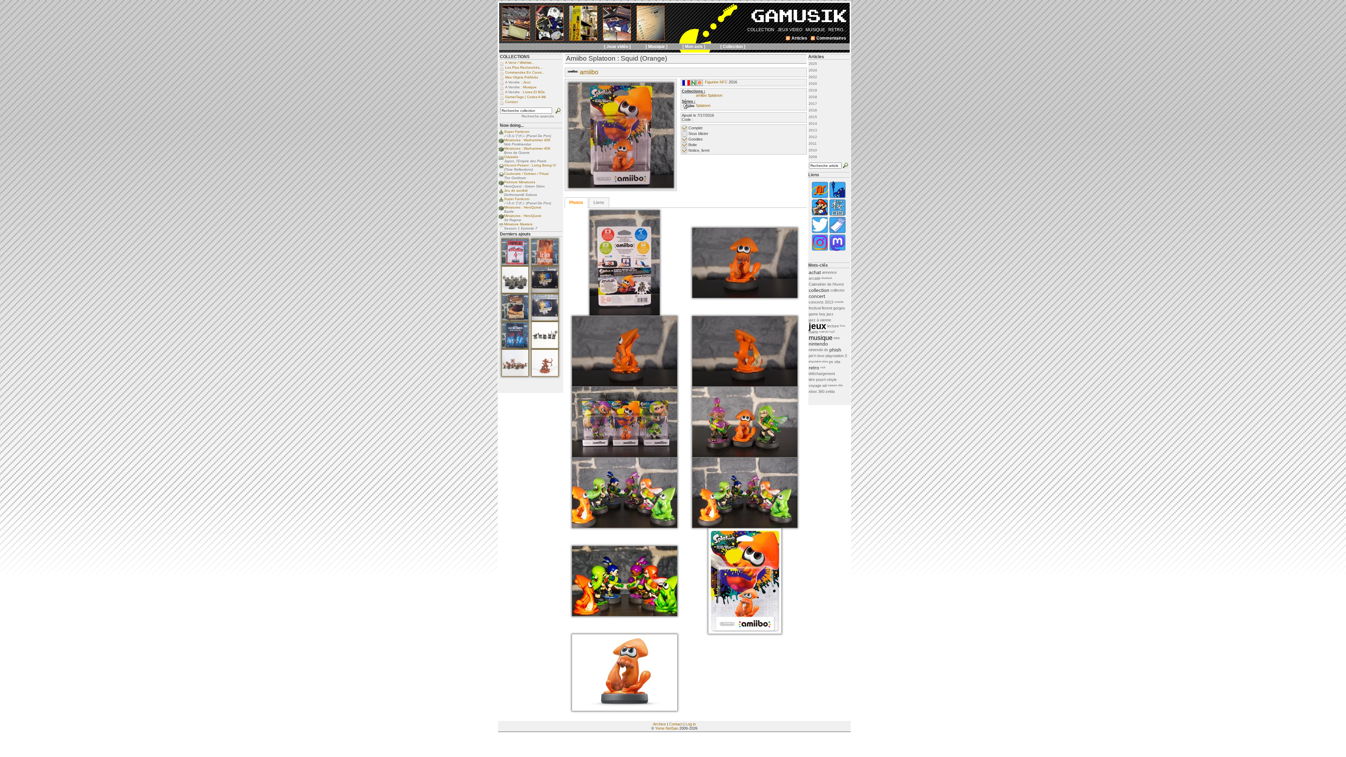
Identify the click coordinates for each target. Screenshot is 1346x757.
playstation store (818, 361)
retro (814, 367)
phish (835, 350)
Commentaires (831, 38)
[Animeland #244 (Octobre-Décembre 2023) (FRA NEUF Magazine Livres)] (515, 264)
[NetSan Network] (820, 197)
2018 (813, 97)
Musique (530, 87)
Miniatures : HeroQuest (522, 207)
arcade (815, 278)
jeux (817, 326)
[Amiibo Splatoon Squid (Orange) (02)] (625, 314)
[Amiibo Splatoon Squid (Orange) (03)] (744, 296)
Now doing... (512, 125)
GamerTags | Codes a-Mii (525, 97)
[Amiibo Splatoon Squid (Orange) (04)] (624, 384)
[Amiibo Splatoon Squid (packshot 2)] (624, 709)
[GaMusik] (799, 18)
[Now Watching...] (501, 227)
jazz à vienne (820, 320)
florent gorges (833, 308)
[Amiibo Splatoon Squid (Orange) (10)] (624, 614)
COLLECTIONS (515, 56)
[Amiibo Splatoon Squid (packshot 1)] (744, 632)
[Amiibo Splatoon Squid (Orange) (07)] (744, 455)
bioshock (827, 278)
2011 (813, 143)
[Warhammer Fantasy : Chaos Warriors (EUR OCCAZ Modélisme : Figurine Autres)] (544, 347)
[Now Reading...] (501, 159)
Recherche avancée (538, 116)
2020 (813, 84)
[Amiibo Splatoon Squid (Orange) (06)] (624, 455)
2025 (813, 64)
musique (820, 337)
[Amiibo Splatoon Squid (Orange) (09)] (744, 526)
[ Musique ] (656, 46)
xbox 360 (816, 391)
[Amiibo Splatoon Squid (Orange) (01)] (621, 186)
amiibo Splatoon (709, 95)
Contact (675, 724)
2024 (813, 70)
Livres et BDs (534, 92)
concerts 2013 (821, 302)
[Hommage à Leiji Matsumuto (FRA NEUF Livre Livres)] (515, 347)
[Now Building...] (501, 142)
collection (819, 290)
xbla (840, 385)
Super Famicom (516, 132)
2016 (813, 110)
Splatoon (703, 105)
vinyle (832, 379)
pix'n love (816, 356)
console (838, 302)
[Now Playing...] (501, 134)
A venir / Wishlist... (520, 62)
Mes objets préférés (521, 77)
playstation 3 (836, 356)
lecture (833, 326)
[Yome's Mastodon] (837, 250)
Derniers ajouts (515, 234)
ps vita (834, 362)
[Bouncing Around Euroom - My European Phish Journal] (837, 197)
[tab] (576, 202)
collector (837, 290)
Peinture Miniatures (519, 182)
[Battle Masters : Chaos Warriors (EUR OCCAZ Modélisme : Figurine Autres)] (515, 292)
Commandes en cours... (525, 72)
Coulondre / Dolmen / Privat (526, 174)
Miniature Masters (518, 224)
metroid (823, 331)
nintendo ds (818, 350)
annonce (829, 272)
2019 (813, 90)
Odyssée (511, 157)
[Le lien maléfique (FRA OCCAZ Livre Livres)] (544, 264)
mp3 (832, 331)
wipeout (832, 385)
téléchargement (822, 373)
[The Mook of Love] (820, 215)
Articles (816, 56)
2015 (813, 117)
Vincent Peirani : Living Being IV (530, 165)
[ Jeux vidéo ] (617, 46)
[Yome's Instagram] (820, 250)
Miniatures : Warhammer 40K (527, 140)
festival (815, 308)
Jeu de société (516, 190)
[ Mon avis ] (693, 46)
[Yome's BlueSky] (820, 232)
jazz (830, 314)
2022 (813, 77)
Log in (691, 724)
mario (813, 332)
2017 (813, 103)
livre (842, 325)
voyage (815, 385)
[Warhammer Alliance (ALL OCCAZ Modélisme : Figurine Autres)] (544, 292)
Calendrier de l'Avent (826, 284)
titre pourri (817, 379)
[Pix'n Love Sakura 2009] (837, 215)
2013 (813, 130)
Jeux (527, 82)
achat (815, 272)
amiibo (589, 72)
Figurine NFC (716, 82)
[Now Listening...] (501, 168)
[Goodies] (700, 84)
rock (822, 367)
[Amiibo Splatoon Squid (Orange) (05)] (744, 384)
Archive (659, 724)
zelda (830, 391)
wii (824, 385)
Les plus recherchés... (524, 67)
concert (817, 296)
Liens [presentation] (598, 202)
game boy (817, 314)
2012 (813, 137)
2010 (813, 150)
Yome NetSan (666, 728)
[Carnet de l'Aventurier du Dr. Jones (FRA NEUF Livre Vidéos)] (515, 320)
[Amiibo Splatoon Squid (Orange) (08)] (624, 526)
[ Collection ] (732, 46)
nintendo (818, 344)
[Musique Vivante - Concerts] (837, 232)
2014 (813, 123)
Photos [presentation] (576, 202)
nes (837, 338)
